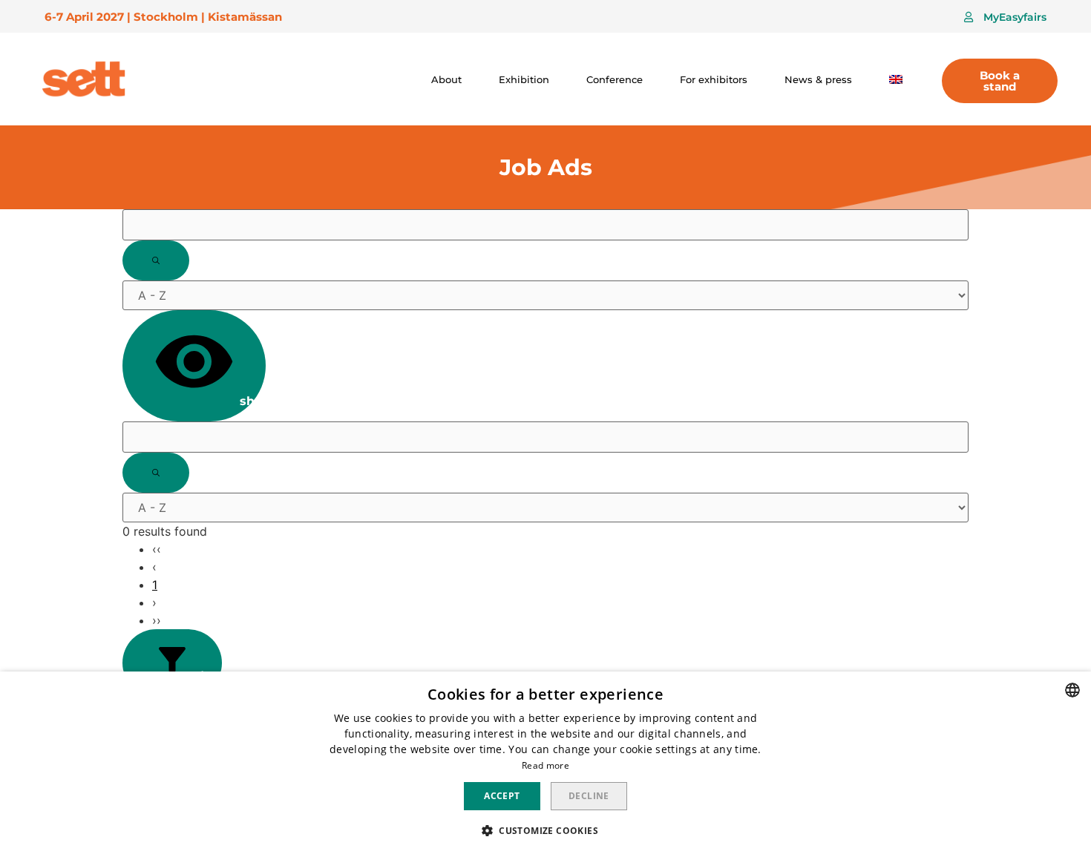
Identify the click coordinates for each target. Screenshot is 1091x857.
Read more (545, 765)
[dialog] (545, 764)
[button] (1005, 17)
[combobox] (1072, 690)
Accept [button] (502, 795)
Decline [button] (589, 795)
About (446, 79)
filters (207, 676)
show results (251, 401)
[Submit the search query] (155, 260)
